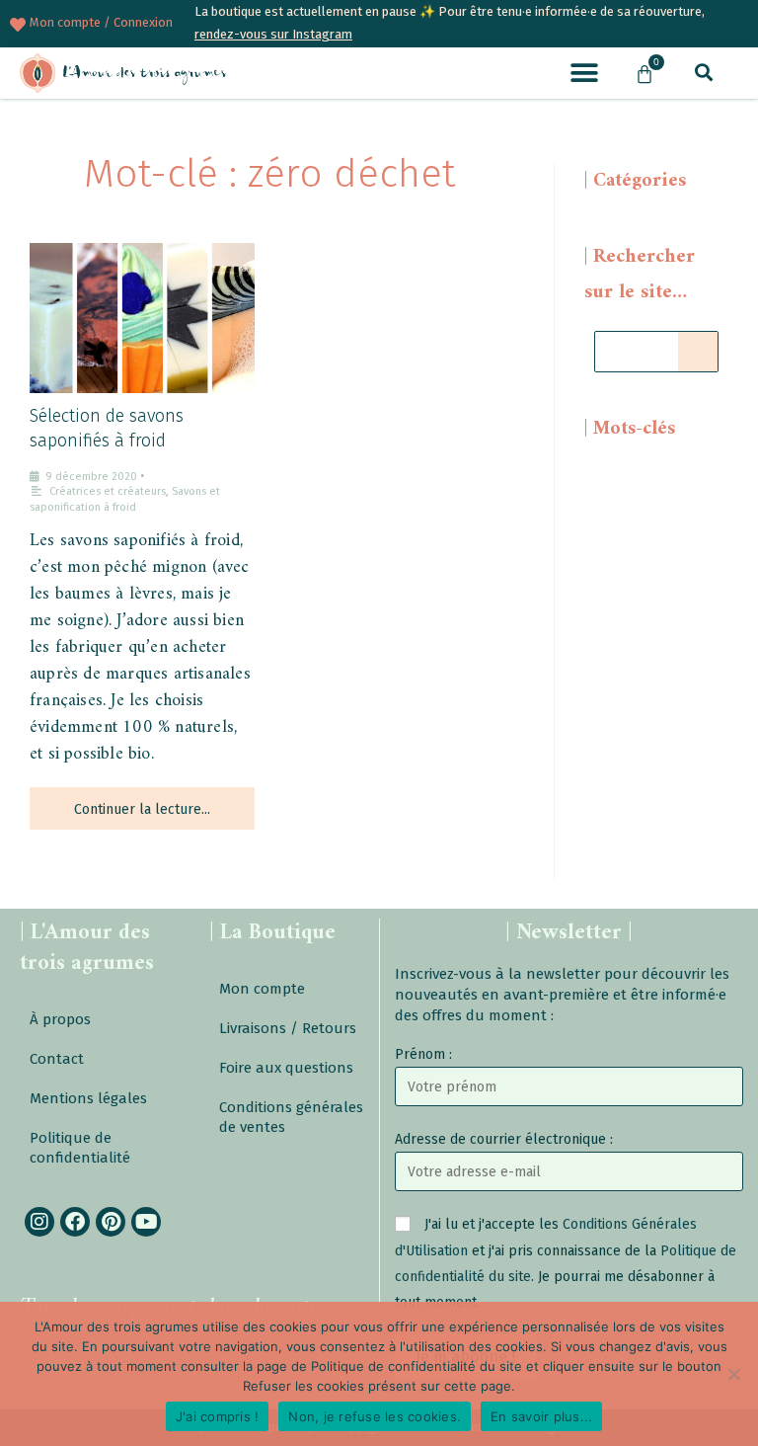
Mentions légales (88, 1098)
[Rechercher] (698, 351)
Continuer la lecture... (142, 809)
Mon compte (262, 989)
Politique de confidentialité (80, 1147)
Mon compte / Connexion (101, 22)
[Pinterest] (110, 1222)
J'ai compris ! (218, 1416)
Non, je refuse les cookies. (374, 1416)
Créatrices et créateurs (107, 491)
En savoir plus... (541, 1416)
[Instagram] (39, 1222)
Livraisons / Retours (287, 1028)
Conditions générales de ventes (291, 1117)
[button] (584, 72)
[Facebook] (75, 1222)
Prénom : (423, 1054)
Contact (57, 1059)
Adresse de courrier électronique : (504, 1139)
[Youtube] (146, 1222)
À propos (60, 1019)
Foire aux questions (286, 1068)
